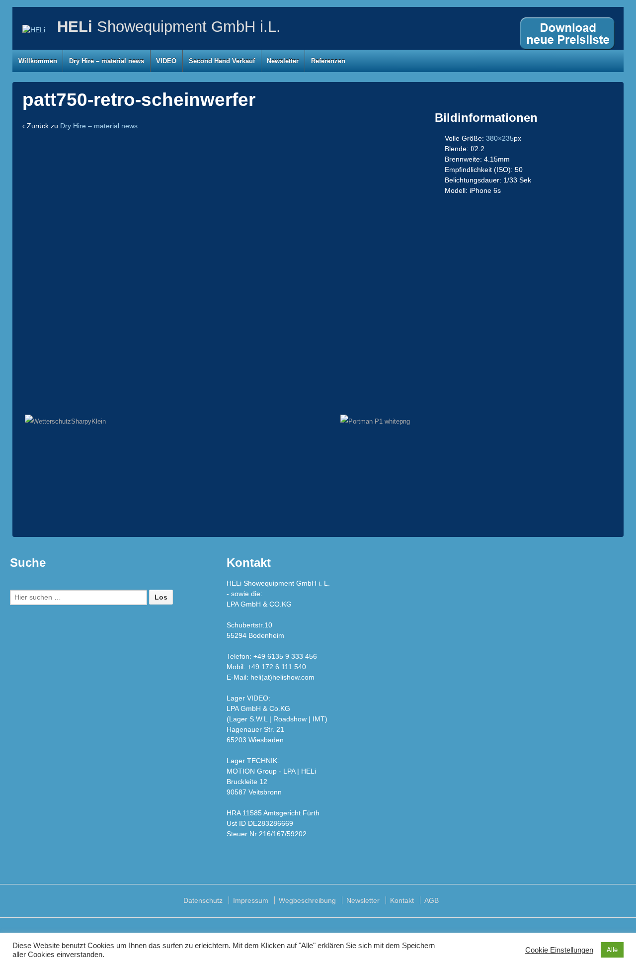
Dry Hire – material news (106, 61)
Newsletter (283, 61)
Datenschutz (203, 900)
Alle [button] (612, 950)
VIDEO (166, 61)
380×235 (500, 138)
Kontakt (402, 900)
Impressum (250, 900)
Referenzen (328, 61)
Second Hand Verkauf (222, 61)
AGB (431, 900)
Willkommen (37, 61)
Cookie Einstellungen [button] (559, 950)
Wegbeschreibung (307, 900)
